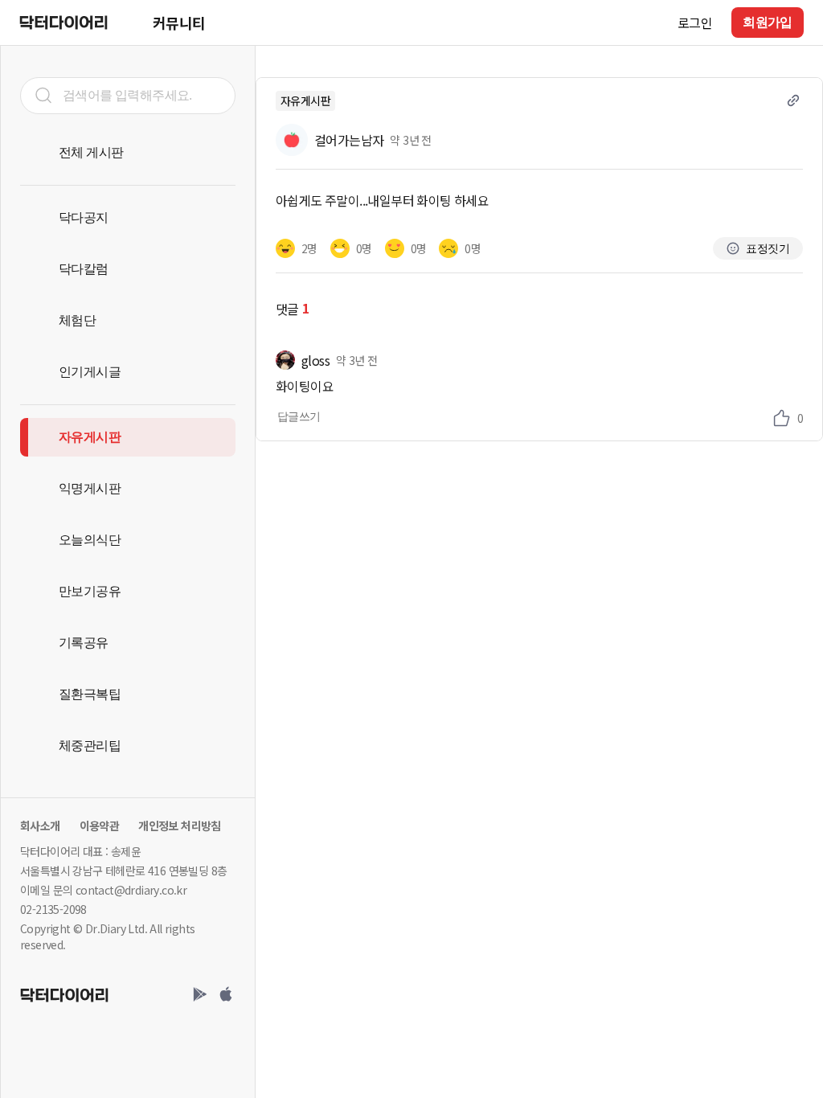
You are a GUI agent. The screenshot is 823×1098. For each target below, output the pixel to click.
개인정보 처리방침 (179, 825)
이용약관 (100, 825)
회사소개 (40, 825)
